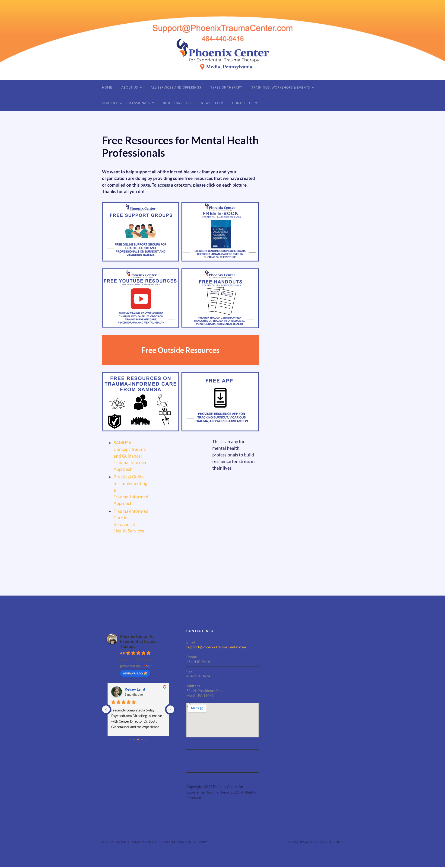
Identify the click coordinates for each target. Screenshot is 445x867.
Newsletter (212, 103)
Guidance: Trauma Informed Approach (131, 462)
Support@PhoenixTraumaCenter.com (216, 647)
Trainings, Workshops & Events (280, 87)
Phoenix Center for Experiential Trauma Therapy (138, 641)
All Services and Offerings (176, 87)
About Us (129, 87)
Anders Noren (318, 842)
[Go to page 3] (130, 739)
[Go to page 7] (145, 739)
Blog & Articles (177, 103)
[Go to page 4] (134, 739)
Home (107, 87)
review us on (133, 673)
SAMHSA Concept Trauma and (130, 449)
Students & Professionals (126, 103)
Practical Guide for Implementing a (130, 483)
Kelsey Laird (135, 689)
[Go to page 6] (142, 739)
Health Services (129, 530)
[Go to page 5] (138, 739)
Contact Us (242, 103)
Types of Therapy (226, 87)
